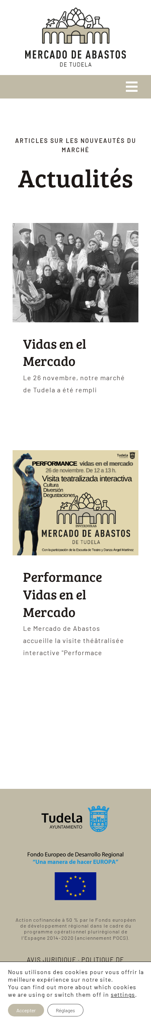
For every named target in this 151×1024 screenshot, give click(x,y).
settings (123, 994)
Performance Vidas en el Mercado (62, 594)
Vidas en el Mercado (54, 352)
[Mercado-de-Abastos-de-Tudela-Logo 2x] (75, 11)
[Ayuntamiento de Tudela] (76, 809)
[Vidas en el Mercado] (75, 272)
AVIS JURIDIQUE (51, 959)
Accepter (26, 1010)
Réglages (65, 1010)
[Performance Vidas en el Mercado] (75, 503)
